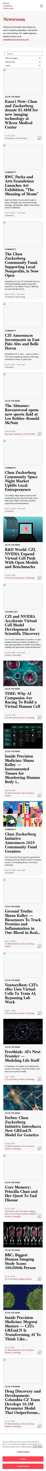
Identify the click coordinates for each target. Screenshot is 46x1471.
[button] (23, 58)
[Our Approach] (9, 6)
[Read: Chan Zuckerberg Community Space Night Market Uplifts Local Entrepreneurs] (23, 477)
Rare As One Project (13, 1214)
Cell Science (9, 1211)
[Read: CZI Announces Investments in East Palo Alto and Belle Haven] (23, 336)
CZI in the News (21, 138)
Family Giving (20, 297)
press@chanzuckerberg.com (16, 39)
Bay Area (8, 434)
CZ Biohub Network (12, 793)
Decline (23, 1459)
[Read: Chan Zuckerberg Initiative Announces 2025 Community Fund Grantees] (23, 838)
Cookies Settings (23, 1452)
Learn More (37, 1447)
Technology (29, 578)
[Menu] (41, 6)
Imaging (32, 1211)
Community (9, 138)
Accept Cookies (23, 1466)
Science (21, 578)
